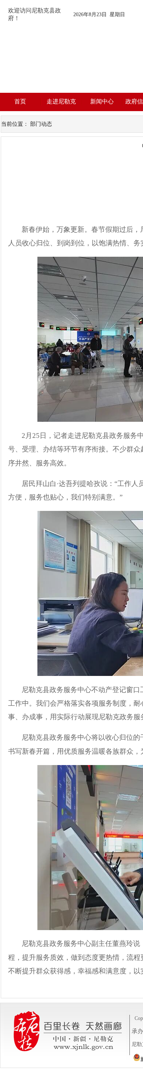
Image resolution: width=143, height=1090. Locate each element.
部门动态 (41, 124)
